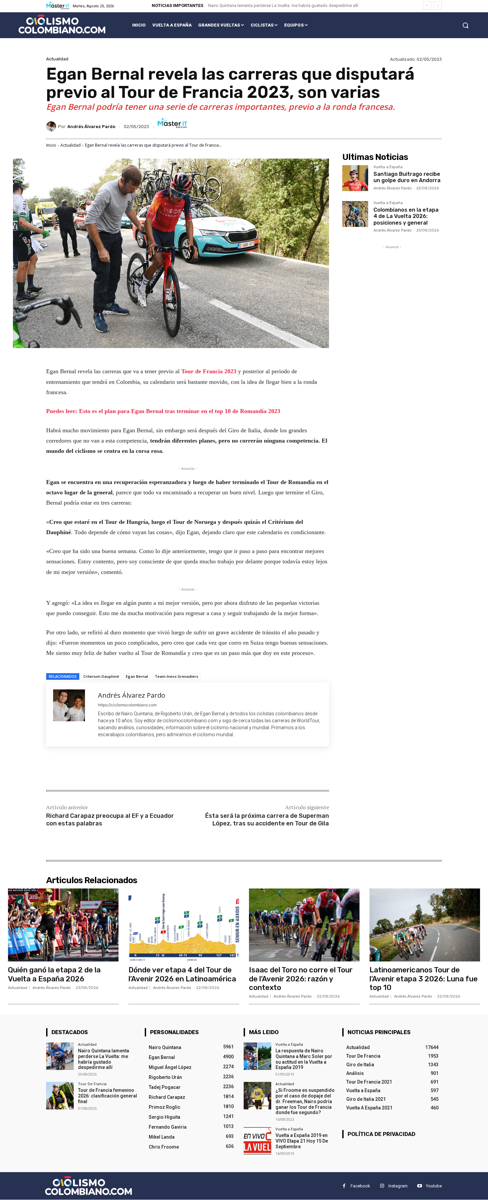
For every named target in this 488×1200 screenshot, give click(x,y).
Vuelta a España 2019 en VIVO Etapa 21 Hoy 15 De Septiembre (302, 1141)
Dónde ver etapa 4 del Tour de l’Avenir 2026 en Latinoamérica (182, 974)
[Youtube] (419, 1186)
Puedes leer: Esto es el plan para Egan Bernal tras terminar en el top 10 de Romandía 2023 (163, 411)
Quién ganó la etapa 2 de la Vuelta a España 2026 (54, 974)
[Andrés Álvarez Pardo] (52, 126)
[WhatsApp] (139, 769)
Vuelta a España (388, 167)
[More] (155, 769)
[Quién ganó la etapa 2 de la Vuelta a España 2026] (63, 924)
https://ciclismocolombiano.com (127, 704)
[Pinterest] (124, 769)
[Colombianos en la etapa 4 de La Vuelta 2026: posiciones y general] (355, 214)
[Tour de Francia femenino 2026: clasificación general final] (60, 1096)
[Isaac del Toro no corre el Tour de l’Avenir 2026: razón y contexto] (304, 924)
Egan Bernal (137, 676)
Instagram (398, 1185)
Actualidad (57, 59)
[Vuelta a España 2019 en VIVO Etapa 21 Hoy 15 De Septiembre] (257, 1141)
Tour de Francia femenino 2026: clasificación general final (107, 1096)
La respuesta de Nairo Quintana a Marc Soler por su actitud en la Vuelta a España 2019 (304, 1059)
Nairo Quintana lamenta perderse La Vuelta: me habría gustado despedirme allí (283, 5)
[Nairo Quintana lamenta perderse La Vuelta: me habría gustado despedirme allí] (60, 1056)
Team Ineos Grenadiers (176, 676)
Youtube (434, 1185)
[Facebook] (94, 769)
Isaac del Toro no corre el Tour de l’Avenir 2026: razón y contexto (301, 978)
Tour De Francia (92, 1084)
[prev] (427, 5)
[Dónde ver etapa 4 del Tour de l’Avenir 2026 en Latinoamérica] (183, 924)
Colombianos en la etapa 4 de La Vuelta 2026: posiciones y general (406, 216)
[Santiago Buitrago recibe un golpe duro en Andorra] (355, 178)
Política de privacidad (381, 1134)
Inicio (51, 145)
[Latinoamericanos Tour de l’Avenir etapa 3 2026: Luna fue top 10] (424, 924)
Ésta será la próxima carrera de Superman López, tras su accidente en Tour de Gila (267, 819)
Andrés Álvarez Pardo (91, 126)
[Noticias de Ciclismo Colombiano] (62, 24)
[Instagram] (382, 1186)
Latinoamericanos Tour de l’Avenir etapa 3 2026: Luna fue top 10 (423, 978)
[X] (109, 769)
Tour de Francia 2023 (209, 371)
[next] (438, 5)
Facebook (360, 1185)
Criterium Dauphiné (101, 676)
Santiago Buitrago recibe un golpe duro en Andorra (407, 177)
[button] (465, 25)
